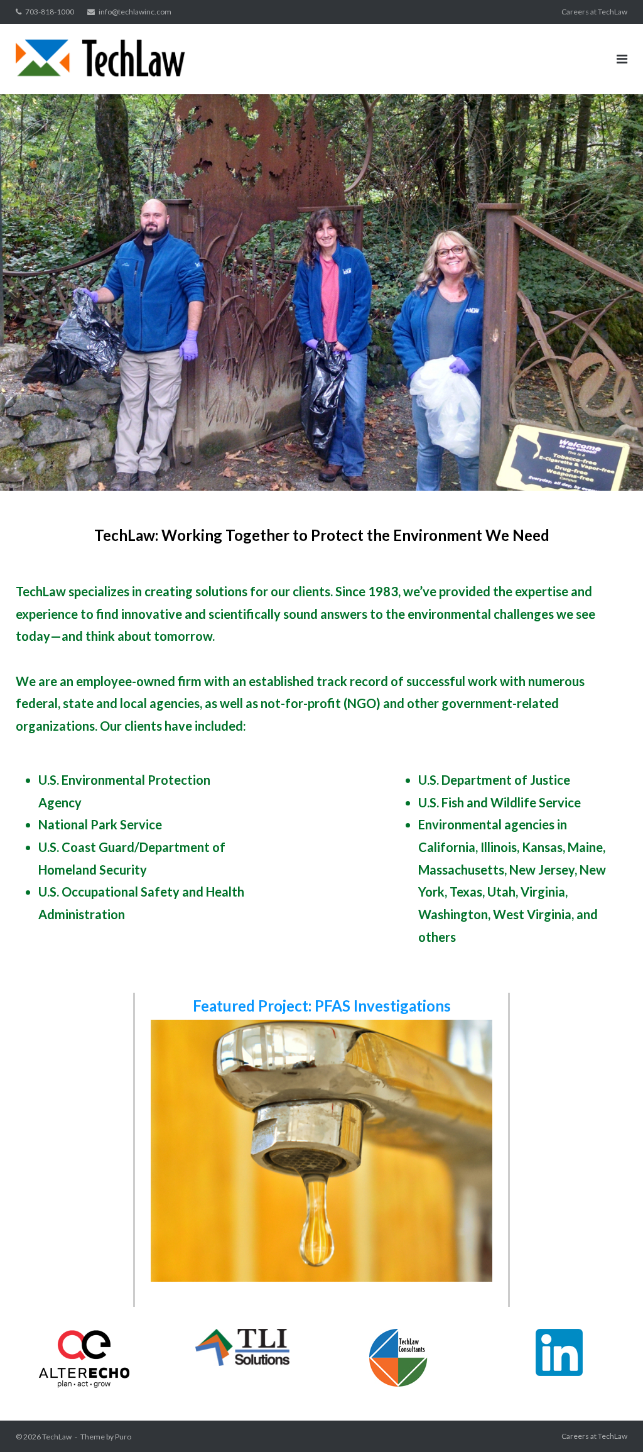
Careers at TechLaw (594, 11)
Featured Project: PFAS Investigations (322, 1005)
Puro (123, 1436)
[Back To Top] (612, 1421)
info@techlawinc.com (135, 11)
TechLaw (57, 1436)
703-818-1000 (49, 11)
